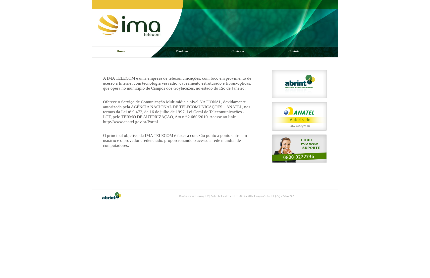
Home (121, 51)
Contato (294, 51)
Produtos (182, 51)
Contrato (237, 51)
